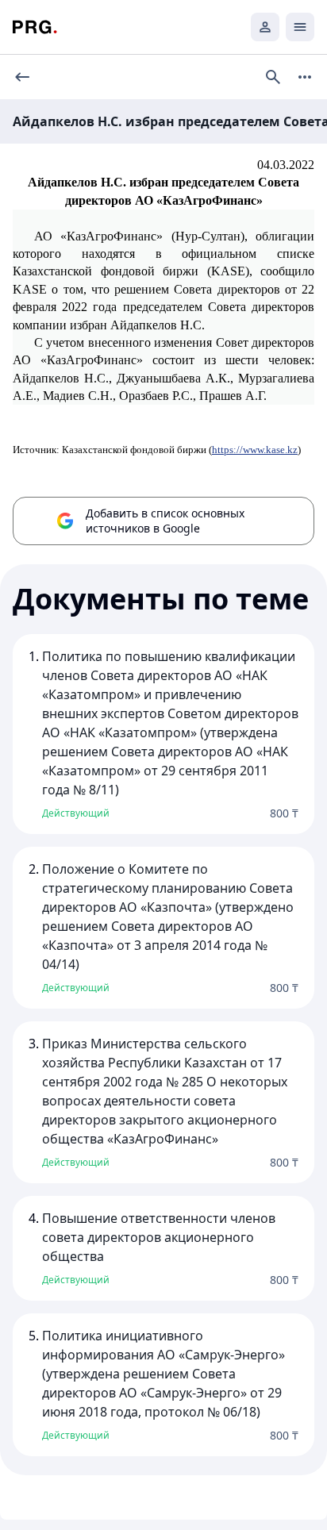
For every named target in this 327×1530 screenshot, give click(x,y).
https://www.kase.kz (255, 450)
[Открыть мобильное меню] (300, 27)
